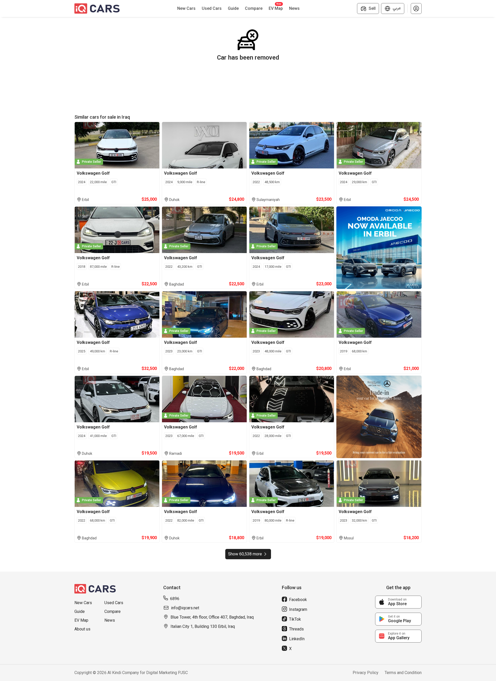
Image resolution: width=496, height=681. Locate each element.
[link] (398, 602)
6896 (174, 598)
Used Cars (113, 602)
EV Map (81, 620)
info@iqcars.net (185, 607)
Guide (79, 611)
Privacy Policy (365, 672)
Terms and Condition (403, 672)
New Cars (83, 602)
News (109, 620)
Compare (112, 611)
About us (82, 629)
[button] (416, 8)
